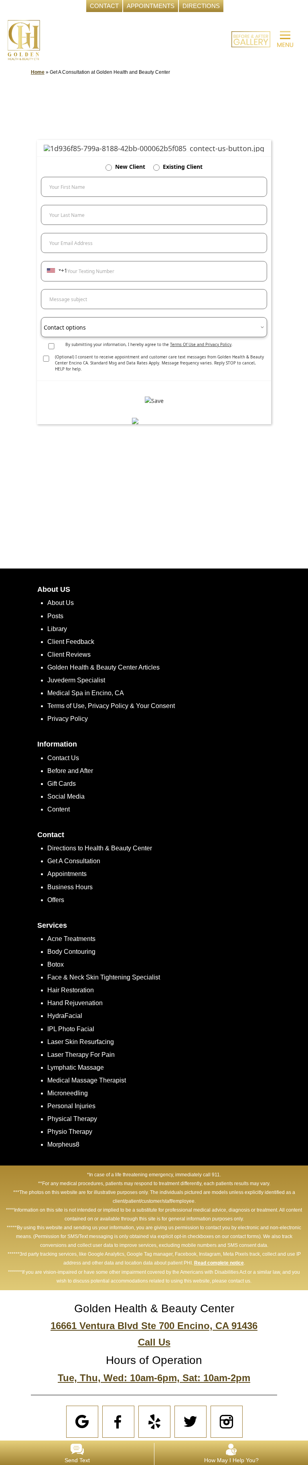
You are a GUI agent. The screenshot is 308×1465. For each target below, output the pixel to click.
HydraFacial (64, 1015)
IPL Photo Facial (70, 1029)
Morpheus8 (63, 1144)
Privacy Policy (67, 718)
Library (57, 628)
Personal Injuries (71, 1106)
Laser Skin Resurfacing (80, 1041)
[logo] (24, 39)
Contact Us (63, 758)
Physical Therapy (72, 1118)
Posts (55, 616)
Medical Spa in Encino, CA (85, 693)
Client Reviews (69, 654)
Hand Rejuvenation (75, 1003)
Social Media (66, 796)
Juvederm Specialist (76, 680)
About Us (60, 602)
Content (58, 809)
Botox (55, 964)
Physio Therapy (69, 1131)
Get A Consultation (73, 861)
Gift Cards (61, 783)
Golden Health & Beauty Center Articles (103, 667)
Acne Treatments (71, 938)
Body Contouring (71, 951)
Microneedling (67, 1093)
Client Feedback (70, 641)
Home (38, 72)
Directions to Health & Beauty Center (99, 848)
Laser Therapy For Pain (81, 1054)
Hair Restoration (70, 990)
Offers (55, 899)
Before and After (70, 770)
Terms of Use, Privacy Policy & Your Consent (111, 705)
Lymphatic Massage (75, 1067)
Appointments (67, 873)
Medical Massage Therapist (86, 1080)
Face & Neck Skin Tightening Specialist (103, 977)
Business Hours (70, 887)
